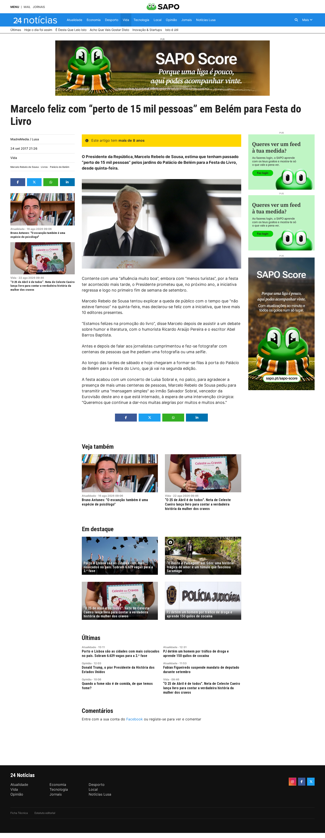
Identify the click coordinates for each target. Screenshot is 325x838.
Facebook (134, 719)
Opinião (87, 663)
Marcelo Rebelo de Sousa (24, 167)
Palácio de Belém (59, 167)
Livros (44, 167)
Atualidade (17, 229)
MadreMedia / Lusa (24, 139)
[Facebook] (302, 782)
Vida (13, 158)
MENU (14, 7)
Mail (27, 7)
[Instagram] (292, 782)
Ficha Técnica (19, 813)
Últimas (91, 637)
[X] (311, 782)
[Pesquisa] (296, 20)
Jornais (39, 7)
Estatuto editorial (44, 813)
